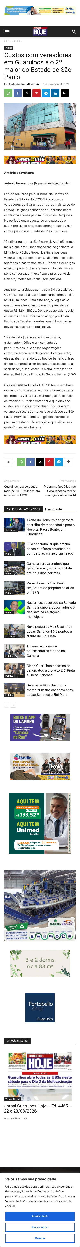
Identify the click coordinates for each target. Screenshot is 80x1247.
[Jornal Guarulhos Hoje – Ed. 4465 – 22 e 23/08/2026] (40, 1075)
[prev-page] (6, 705)
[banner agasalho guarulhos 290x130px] (40, 779)
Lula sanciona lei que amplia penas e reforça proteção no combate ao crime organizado (50, 548)
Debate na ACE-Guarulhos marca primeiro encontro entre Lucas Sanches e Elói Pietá (50, 690)
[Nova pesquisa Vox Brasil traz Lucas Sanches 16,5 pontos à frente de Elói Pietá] (14, 631)
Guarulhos (11, 530)
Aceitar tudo (40, 1216)
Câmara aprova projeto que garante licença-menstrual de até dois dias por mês (49, 568)
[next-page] (13, 705)
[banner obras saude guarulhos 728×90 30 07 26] (40, 16)
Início (7, 41)
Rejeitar (40, 1238)
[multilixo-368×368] (40, 940)
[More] (68, 462)
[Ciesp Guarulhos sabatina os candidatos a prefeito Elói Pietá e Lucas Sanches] (14, 670)
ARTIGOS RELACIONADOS (23, 509)
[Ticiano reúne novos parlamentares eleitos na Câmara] (14, 651)
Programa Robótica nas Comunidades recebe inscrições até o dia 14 (60, 491)
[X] (27, 93)
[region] (40, 1210)
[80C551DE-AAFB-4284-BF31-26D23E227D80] (40, 853)
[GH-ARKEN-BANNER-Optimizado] (40, 975)
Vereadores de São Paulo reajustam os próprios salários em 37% (50, 588)
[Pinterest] (36, 93)
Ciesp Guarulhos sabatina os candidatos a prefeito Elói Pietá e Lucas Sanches (51, 670)
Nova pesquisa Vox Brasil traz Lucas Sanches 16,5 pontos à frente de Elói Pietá (49, 631)
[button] (7, 31)
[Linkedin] (55, 93)
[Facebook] (18, 93)
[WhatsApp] (8, 93)
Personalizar (40, 1227)
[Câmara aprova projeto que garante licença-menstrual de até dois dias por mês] (14, 568)
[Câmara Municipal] (40, 739)
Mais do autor (54, 509)
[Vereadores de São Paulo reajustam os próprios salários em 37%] (14, 588)
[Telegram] (46, 93)
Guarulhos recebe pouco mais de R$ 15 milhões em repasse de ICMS (22, 491)
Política (18, 41)
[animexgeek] (40, 163)
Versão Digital (12, 1099)
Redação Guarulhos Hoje (24, 83)
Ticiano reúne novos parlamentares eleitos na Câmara (46, 651)
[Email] (65, 93)
